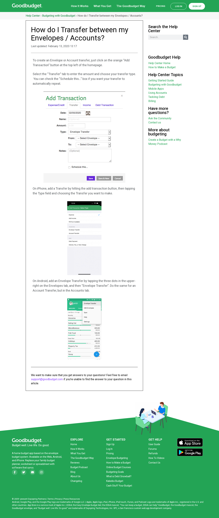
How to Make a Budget (162, 67)
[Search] (185, 37)
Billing (152, 101)
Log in (178, 6)
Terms (51, 499)
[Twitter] (23, 472)
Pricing (160, 6)
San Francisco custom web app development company (145, 508)
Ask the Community (159, 118)
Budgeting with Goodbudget (58, 15)
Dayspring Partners (37, 499)
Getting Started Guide (161, 80)
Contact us (154, 122)
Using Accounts (157, 92)
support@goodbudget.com (47, 379)
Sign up (196, 6)
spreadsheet (42, 464)
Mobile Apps (156, 88)
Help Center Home (159, 63)
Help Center (33, 15)
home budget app (23, 453)
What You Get (102, 6)
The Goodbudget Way (130, 6)
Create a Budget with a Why (164, 139)
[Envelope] (32, 472)
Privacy (58, 499)
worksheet (27, 464)
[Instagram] (41, 472)
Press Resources (71, 499)
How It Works (79, 6)
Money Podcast (157, 144)
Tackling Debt (156, 97)
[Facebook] (14, 472)
